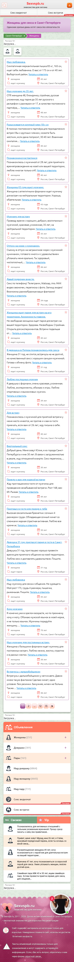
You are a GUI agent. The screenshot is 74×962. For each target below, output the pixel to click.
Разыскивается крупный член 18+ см (28, 124)
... (34, 706)
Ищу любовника (16, 579)
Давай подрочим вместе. (20, 279)
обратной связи (33, 956)
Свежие (16, 820)
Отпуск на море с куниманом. (23, 245)
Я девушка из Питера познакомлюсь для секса (33, 349)
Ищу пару (19, 789)
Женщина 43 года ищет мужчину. (25, 187)
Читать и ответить (38, 74)
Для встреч (13, 412)
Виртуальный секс (17, 446)
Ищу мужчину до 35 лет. (20, 91)
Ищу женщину (22, 778)
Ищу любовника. (16, 61)
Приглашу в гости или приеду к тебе (27, 508)
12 (40, 706)
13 (46, 706)
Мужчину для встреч (18, 216)
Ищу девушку (22, 768)
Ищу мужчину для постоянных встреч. (28, 642)
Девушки (19, 747)
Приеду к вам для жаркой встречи (26, 479)
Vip (46, 820)
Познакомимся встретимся (22, 157)
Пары (17, 758)
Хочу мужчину (15, 608)
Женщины (20, 737)
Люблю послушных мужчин (22, 379)
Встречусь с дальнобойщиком (23, 671)
